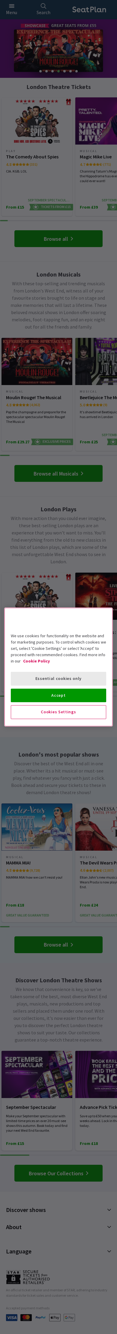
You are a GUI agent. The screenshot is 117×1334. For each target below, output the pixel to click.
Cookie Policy (36, 661)
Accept (58, 695)
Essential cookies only (58, 678)
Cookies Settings (58, 711)
